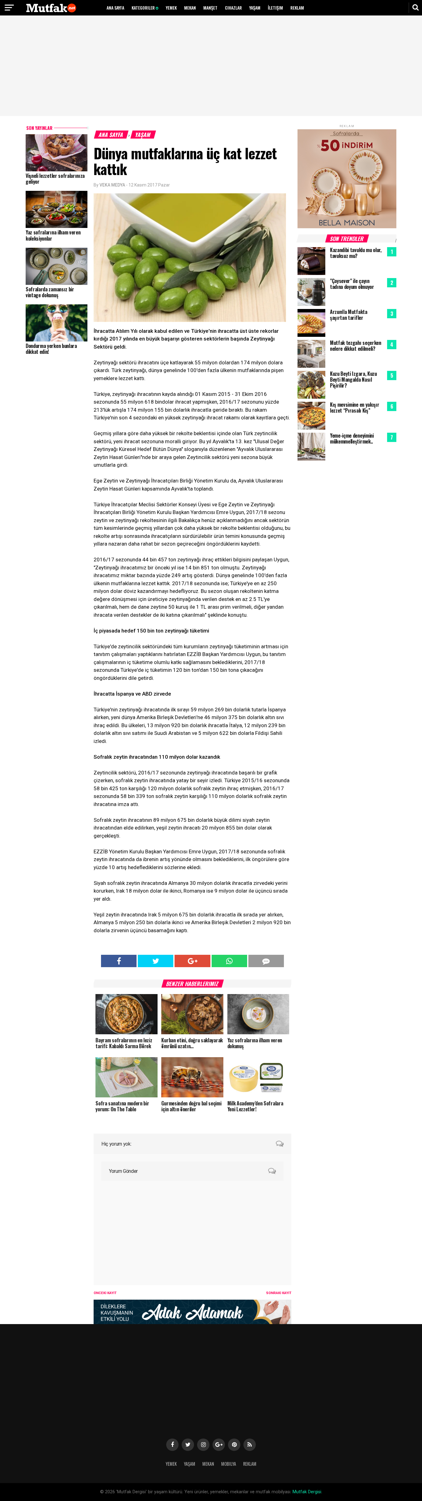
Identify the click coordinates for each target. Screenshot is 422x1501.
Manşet (210, 7)
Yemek (171, 7)
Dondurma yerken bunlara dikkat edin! (51, 348)
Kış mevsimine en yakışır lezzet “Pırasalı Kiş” (354, 407)
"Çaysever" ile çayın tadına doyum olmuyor (352, 283)
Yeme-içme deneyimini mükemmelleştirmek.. (352, 438)
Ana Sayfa (115, 7)
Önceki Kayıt (105, 1293)
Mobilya (228, 1463)
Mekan (190, 7)
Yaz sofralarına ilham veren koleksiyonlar (53, 235)
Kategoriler (144, 7)
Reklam (297, 7)
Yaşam (254, 7)
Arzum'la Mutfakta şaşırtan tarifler (348, 314)
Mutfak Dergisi (307, 1492)
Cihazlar (233, 7)
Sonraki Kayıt (278, 1293)
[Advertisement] (211, 66)
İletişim (275, 7)
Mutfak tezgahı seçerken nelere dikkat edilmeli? (355, 345)
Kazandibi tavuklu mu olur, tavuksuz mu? (356, 252)
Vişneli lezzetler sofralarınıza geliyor (55, 178)
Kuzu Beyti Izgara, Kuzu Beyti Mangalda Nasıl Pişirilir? (353, 379)
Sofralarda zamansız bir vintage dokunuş (50, 292)
